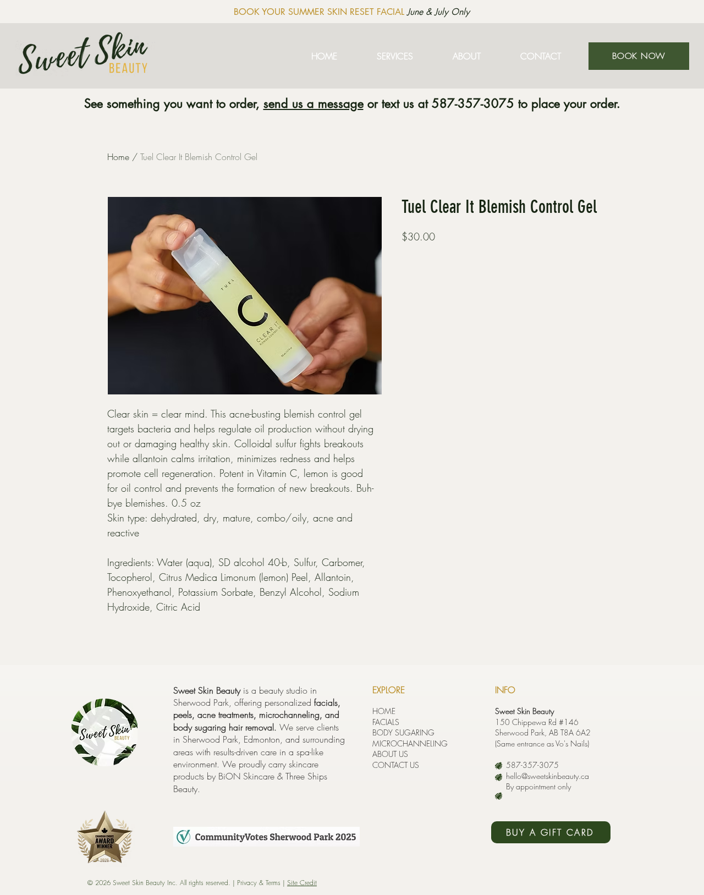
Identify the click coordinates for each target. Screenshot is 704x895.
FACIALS (385, 722)
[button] (395, 56)
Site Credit (302, 882)
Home (118, 157)
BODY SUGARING (403, 732)
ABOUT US (390, 754)
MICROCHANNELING (410, 743)
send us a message (313, 103)
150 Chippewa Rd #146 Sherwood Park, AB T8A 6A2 (543, 727)
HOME (383, 711)
